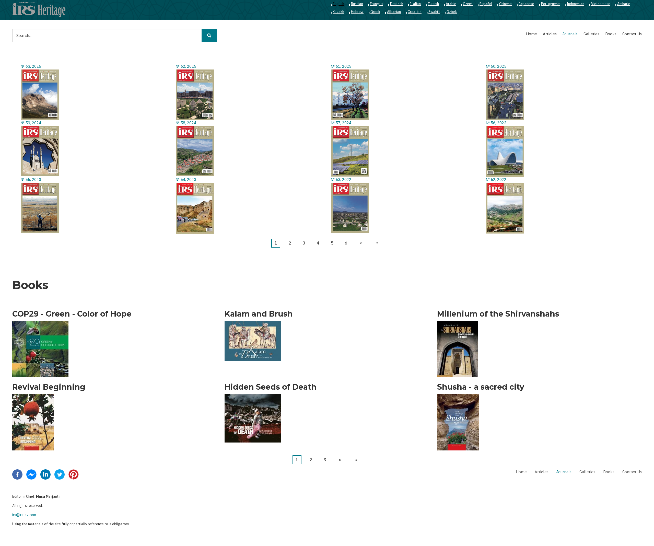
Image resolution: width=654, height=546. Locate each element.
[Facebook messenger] (31, 474)
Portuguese (550, 4)
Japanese (526, 4)
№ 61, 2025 (341, 66)
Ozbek (452, 11)
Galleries (591, 33)
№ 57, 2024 (341, 122)
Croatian (415, 11)
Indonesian (575, 4)
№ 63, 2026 (31, 66)
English (338, 4)
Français (376, 4)
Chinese (505, 4)
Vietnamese (600, 4)
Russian (357, 4)
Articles (550, 33)
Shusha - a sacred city (480, 387)
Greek (375, 11)
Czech (468, 4)
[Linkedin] (45, 474)
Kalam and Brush (259, 314)
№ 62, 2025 (186, 66)
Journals (570, 33)
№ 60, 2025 (496, 66)
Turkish (433, 4)
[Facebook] (17, 474)
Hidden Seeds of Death (271, 387)
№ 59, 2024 (31, 122)
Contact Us (632, 33)
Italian (415, 4)
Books (610, 33)
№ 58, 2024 (186, 122)
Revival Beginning (48, 387)
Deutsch (396, 4)
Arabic (451, 4)
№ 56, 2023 (496, 122)
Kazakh (338, 11)
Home (531, 33)
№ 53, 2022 (341, 179)
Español (486, 4)
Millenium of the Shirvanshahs (498, 314)
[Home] (38, 9)
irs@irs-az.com (24, 515)
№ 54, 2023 (186, 179)
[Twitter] (59, 474)
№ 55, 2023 (31, 179)
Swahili (434, 11)
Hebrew (357, 11)
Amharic (623, 4)
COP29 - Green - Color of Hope (72, 314)
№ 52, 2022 (496, 179)
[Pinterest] (73, 474)
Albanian (394, 11)
